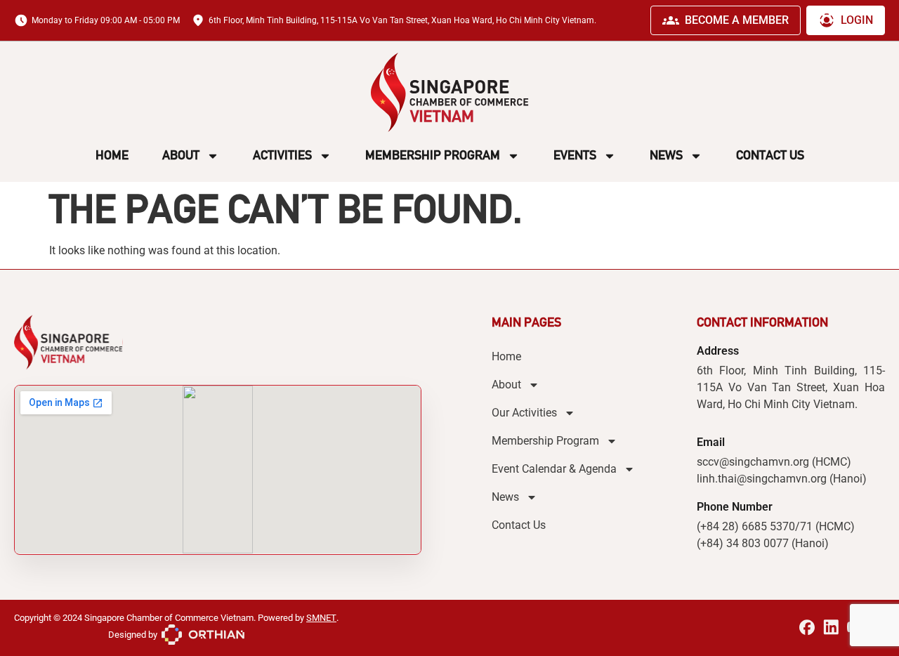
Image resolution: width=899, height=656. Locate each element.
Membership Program (432, 155)
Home (112, 155)
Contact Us (770, 155)
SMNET (321, 617)
